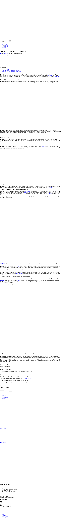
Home (1, 53)
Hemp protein (44, 146)
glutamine (18, 280)
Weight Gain (4, 399)
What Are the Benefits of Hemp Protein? (10, 69)
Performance (4, 398)
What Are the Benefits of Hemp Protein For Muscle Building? (11, 71)
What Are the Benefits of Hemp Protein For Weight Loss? (11, 70)
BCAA (18, 266)
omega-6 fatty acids (56, 76)
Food (3, 396)
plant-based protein (27, 191)
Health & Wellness (6, 53)
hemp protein (50, 75)
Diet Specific (4, 395)
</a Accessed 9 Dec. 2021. (27, 378)
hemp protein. (50, 187)
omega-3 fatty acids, (19, 273)
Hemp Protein (4, 68)
